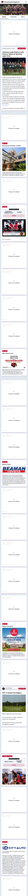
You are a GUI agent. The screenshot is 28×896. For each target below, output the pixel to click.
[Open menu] (26, 2)
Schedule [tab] (13, 17)
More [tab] (23, 17)
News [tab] (4, 17)
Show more (5, 105)
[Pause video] (26, 13)
